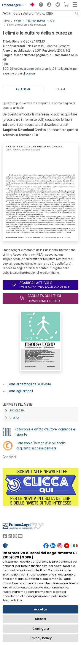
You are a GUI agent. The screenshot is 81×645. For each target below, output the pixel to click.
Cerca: (6, 13)
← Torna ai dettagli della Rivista (27, 384)
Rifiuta (40, 619)
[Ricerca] (76, 13)
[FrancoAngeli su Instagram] (15, 537)
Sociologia (17, 410)
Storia (14, 417)
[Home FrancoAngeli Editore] (14, 5)
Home (6, 20)
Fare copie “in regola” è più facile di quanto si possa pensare (41, 445)
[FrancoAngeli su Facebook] (5, 537)
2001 (52, 20)
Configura (40, 628)
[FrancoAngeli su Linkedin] (10, 537)
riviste (17, 20)
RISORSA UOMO (35, 20)
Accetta (40, 609)
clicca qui (28, 73)
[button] (31, 5)
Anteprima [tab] (23, 89)
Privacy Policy (41, 638)
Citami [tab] (61, 89)
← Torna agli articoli (18, 391)
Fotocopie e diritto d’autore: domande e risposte (45, 431)
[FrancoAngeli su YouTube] (20, 537)
